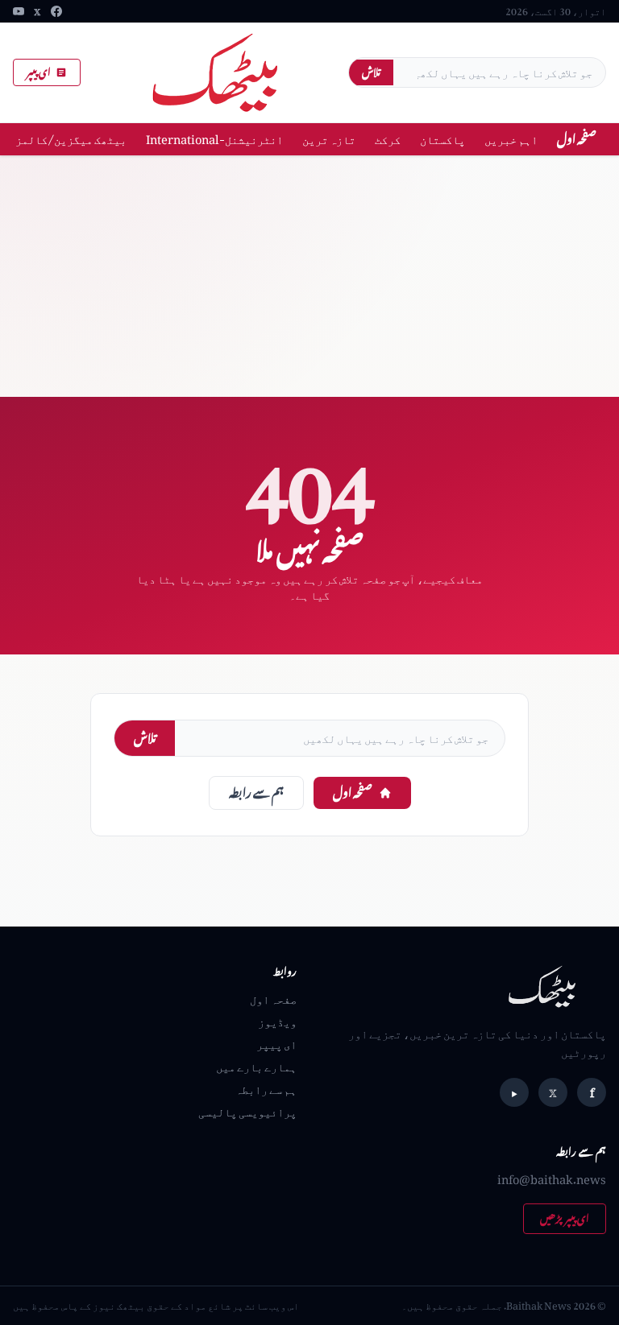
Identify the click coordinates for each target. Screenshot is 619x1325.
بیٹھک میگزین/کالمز (71, 139)
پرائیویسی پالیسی (247, 1111)
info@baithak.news (551, 1179)
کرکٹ (388, 139)
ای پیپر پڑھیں (564, 1218)
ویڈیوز (277, 1021)
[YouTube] (18, 11)
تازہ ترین (328, 139)
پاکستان (442, 139)
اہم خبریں (511, 139)
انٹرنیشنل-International (214, 139)
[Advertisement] (309, 276)
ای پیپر (39, 72)
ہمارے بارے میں (256, 1066)
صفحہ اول (576, 139)
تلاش (371, 72)
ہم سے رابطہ (256, 792)
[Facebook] (56, 11)
